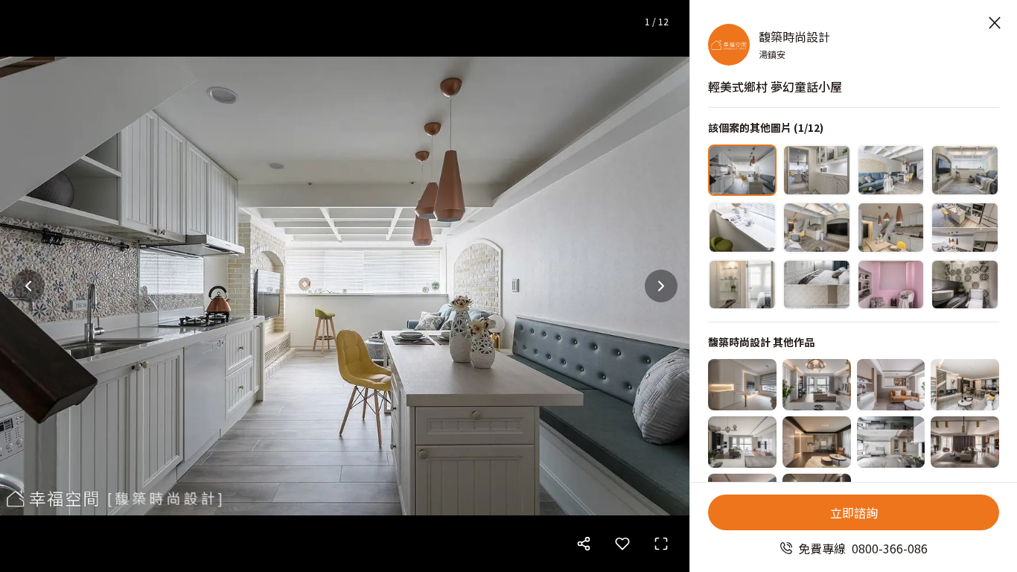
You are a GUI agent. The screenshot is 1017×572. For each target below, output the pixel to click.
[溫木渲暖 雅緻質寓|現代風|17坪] (891, 384)
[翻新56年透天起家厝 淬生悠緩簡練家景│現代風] (965, 384)
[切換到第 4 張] (965, 170)
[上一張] (28, 286)
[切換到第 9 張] (742, 285)
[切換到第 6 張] (816, 227)
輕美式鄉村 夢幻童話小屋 (775, 86)
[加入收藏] (622, 543)
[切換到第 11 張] (891, 285)
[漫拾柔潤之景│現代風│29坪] (816, 384)
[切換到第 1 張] (742, 170)
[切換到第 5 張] (742, 227)
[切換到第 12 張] (965, 285)
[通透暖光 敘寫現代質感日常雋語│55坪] (742, 442)
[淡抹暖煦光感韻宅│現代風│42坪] (816, 442)
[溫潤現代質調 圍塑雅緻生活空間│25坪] (891, 442)
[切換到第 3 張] (891, 170)
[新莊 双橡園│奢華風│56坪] (965, 442)
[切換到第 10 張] (816, 285)
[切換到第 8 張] (965, 227)
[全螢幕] (661, 543)
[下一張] (661, 286)
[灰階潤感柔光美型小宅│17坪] (742, 384)
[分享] (583, 543)
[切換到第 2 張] (816, 170)
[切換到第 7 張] (891, 227)
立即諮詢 (854, 512)
